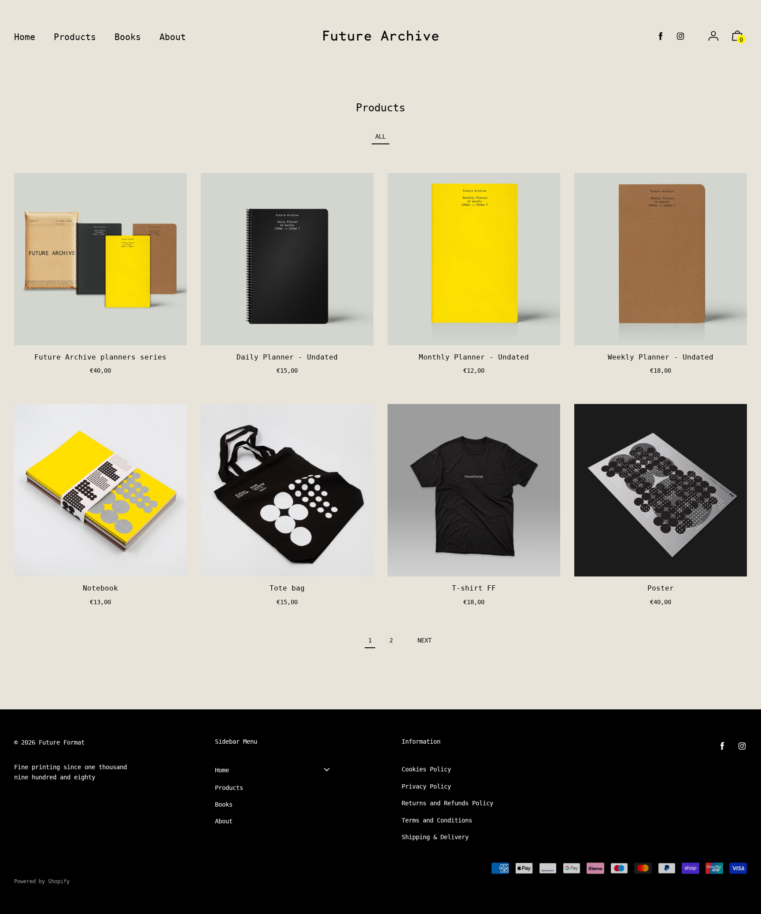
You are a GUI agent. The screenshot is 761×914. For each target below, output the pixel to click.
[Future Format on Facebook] (660, 36)
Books (224, 804)
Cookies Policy (426, 769)
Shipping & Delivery (435, 837)
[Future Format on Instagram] (680, 36)
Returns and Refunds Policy (447, 803)
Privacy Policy (426, 786)
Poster (660, 588)
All (380, 136)
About (224, 821)
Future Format (62, 742)
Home (222, 770)
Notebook (100, 588)
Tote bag (287, 588)
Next (424, 640)
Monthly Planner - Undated (474, 357)
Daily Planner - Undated (287, 357)
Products (229, 787)
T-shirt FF (474, 588)
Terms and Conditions (437, 820)
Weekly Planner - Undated (660, 357)
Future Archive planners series (100, 357)
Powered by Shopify (42, 881)
